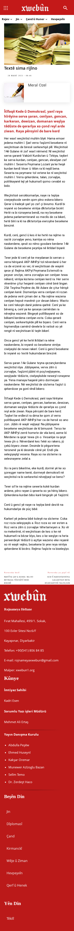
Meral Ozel (37, 85)
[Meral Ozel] (14, 92)
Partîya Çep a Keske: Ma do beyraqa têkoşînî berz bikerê (18, 580)
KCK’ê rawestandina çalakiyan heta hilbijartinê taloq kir (57, 580)
